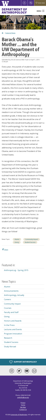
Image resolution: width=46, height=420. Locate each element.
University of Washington (19, 415)
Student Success (30, 242)
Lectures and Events (13, 329)
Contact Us (23, 410)
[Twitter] (20, 371)
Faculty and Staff (11, 312)
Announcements (11, 291)
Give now (41, 3)
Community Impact (31, 239)
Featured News (10, 33)
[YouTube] (27, 371)
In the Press (9, 325)
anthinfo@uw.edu (23, 397)
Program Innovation (13, 333)
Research (8, 338)
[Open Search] (31, 3)
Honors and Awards (12, 320)
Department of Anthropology (14, 11)
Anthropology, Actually (14, 295)
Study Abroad (10, 346)
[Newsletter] (34, 371)
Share (6, 250)
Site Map (23, 407)
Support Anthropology (25, 362)
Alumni (17, 239)
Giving (17, 242)
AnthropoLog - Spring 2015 (16, 270)
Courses (7, 308)
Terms (23, 405)
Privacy (23, 403)
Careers (7, 299)
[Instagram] (12, 371)
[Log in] (24, 3)
